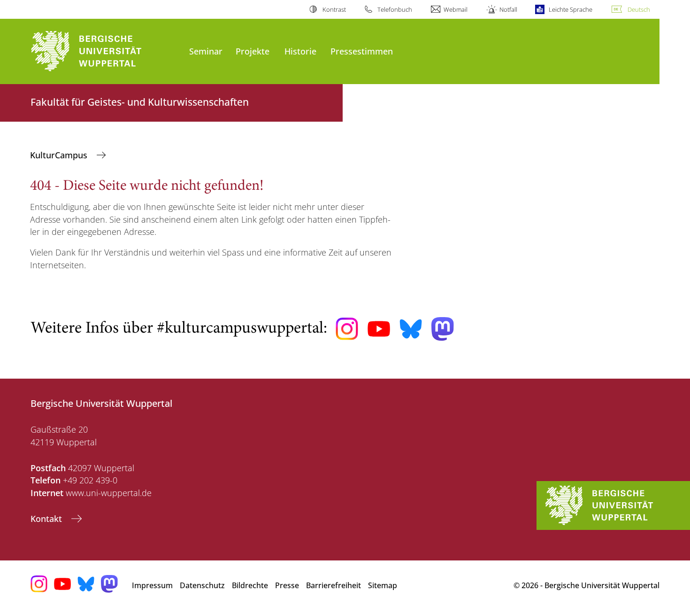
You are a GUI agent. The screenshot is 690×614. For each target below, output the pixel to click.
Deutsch (639, 9)
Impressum (152, 585)
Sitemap (382, 585)
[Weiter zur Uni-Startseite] (105, 51)
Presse (287, 585)
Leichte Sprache (570, 9)
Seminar (205, 51)
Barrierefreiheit (333, 585)
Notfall (508, 9)
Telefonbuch (394, 9)
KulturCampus (60, 155)
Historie (300, 51)
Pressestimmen (361, 51)
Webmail (456, 9)
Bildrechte (250, 585)
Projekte (252, 51)
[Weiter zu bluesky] (410, 329)
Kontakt (47, 518)
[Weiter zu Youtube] (379, 329)
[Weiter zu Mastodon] (442, 329)
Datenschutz (202, 585)
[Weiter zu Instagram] (347, 329)
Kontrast (333, 9)
